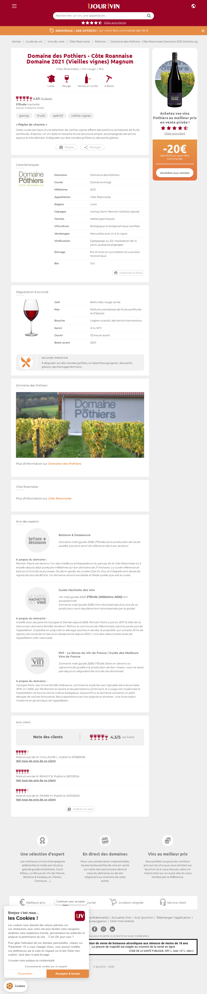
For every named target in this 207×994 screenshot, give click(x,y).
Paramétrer (25, 973)
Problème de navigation (90, 921)
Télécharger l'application (173, 917)
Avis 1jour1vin (143, 917)
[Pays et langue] (193, 6)
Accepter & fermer (67, 973)
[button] (15, 986)
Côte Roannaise (79, 41)
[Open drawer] (14, 6)
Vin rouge (89, 69)
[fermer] (203, 30)
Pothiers (100, 41)
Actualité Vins (121, 917)
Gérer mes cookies (122, 921)
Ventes (16, 41)
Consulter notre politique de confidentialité (31, 960)
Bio (101, 69)
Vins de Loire (56, 41)
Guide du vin (34, 41)
